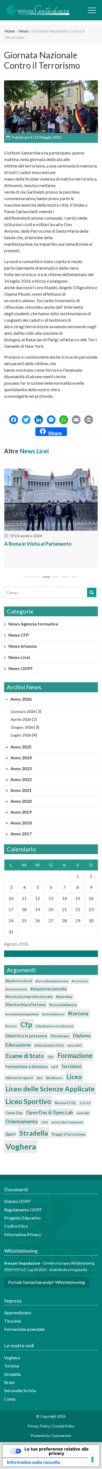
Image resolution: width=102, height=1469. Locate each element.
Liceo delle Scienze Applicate (50, 1089)
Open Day (14, 1113)
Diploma (82, 1035)
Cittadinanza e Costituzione (54, 1026)
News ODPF (20, 668)
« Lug (49, 953)
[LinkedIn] (38, 420)
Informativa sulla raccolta (33, 1462)
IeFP (54, 1067)
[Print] (88, 420)
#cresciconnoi (16, 989)
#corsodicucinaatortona (52, 981)
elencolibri (74, 1045)
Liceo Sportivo (28, 1101)
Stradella (33, 1133)
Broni (9, 1382)
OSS (44, 1122)
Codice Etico (16, 1225)
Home (9, 31)
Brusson (11, 1026)
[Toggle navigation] (92, 10)
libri (39, 1078)
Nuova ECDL (65, 1103)
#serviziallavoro (53, 1014)
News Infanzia (22, 646)
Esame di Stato (24, 1055)
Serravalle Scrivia (20, 1390)
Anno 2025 (21, 746)
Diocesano (60, 1036)
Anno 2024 (21, 757)
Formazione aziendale (24, 1329)
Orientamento (21, 1121)
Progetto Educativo (22, 1217)
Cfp (26, 1024)
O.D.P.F (85, 1103)
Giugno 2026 (22, 727)
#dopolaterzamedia (48, 989)
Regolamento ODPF (23, 1209)
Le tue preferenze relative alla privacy (56, 1451)
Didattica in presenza (26, 1035)
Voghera (20, 1146)
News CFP (18, 634)
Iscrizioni (71, 1066)
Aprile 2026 (21, 719)
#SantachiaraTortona (25, 1004)
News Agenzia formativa (33, 623)
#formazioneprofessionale (28, 996)
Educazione (18, 1045)
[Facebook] (13, 420)
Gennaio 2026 (23, 711)
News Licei (34, 451)
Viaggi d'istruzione (68, 1134)
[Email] (76, 420)
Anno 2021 (21, 790)
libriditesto (54, 1078)
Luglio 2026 (21, 735)
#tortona (78, 1013)
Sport (10, 1134)
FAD (51, 1057)
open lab (82, 1113)
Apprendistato (17, 1312)
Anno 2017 (21, 833)
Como (10, 1398)
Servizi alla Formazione (67, 1122)
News (23, 31)
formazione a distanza (26, 1066)
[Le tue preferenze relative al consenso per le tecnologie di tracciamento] (92, 1459)
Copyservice (61, 1435)
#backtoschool (18, 981)
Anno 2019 (21, 811)
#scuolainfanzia (62, 1005)
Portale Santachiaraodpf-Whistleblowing (46, 1282)
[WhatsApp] (63, 420)
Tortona (11, 1365)
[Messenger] (51, 420)
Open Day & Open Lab (49, 1112)
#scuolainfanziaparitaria (22, 1014)
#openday (64, 996)
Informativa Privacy (22, 1234)
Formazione (74, 1055)
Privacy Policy (39, 1426)
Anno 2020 (21, 801)
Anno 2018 (21, 822)
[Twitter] (26, 420)
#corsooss (80, 981)
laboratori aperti (19, 1078)
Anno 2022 (21, 779)
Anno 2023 (21, 768)
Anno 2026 (21, 699)
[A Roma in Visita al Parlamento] (51, 499)
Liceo (74, 1077)
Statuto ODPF (18, 1201)
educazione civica (49, 1045)
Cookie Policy (64, 1426)
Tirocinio (12, 1320)
